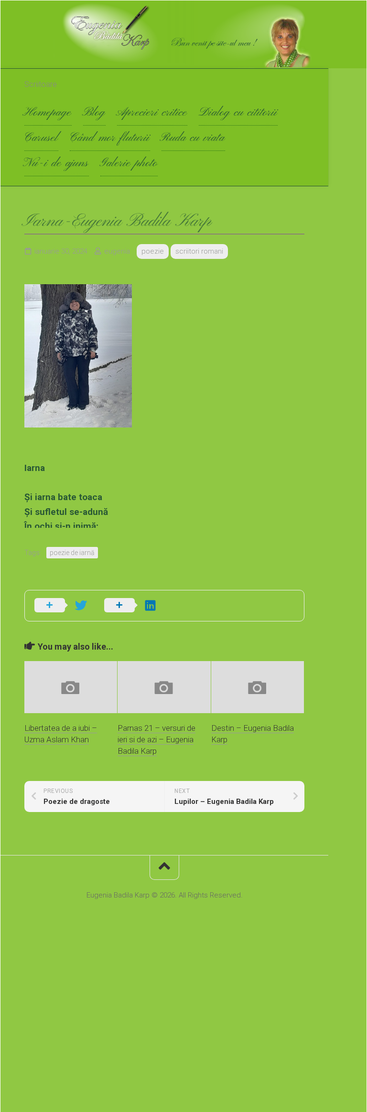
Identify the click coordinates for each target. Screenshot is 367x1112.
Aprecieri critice (152, 112)
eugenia (117, 251)
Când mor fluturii (110, 138)
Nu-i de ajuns (56, 163)
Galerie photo (129, 163)
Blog (94, 112)
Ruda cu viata (193, 138)
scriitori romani (199, 251)
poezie (152, 251)
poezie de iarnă (72, 552)
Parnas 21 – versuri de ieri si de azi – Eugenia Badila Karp (156, 739)
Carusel (41, 138)
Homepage (48, 112)
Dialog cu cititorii (238, 112)
